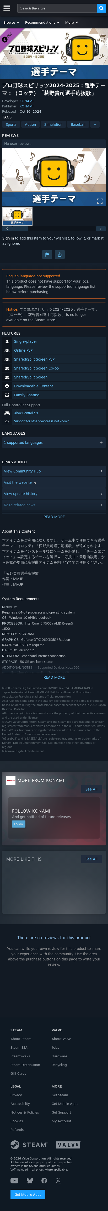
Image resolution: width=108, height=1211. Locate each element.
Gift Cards (18, 1073)
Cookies (16, 1121)
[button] (12, 22)
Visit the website (18, 482)
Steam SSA (19, 1047)
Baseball (78, 124)
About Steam (20, 1039)
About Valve (61, 1039)
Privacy (16, 1095)
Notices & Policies (24, 1112)
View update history (20, 493)
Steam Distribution (25, 1065)
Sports (11, 124)
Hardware (59, 1056)
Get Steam (60, 1095)
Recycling (59, 1065)
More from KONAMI (41, 780)
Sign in (8, 238)
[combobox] (57, 8)
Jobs (55, 1047)
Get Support (61, 1112)
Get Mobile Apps (28, 1194)
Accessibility (20, 1103)
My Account (61, 1121)
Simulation (53, 124)
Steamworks (20, 1056)
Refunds (17, 1129)
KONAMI (27, 101)
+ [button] (95, 124)
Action (30, 124)
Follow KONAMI (31, 811)
